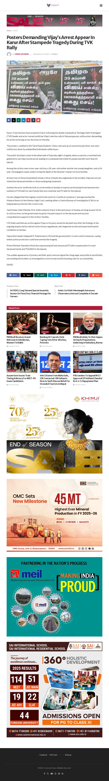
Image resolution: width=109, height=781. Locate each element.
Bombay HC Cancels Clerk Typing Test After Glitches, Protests (53, 340)
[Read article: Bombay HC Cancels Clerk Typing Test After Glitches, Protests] (55, 323)
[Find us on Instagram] (55, 773)
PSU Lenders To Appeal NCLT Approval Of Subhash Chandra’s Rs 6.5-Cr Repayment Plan (88, 378)
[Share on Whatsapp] (18, 120)
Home (9, 31)
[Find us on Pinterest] (59, 773)
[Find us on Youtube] (52, 773)
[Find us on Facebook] (44, 773)
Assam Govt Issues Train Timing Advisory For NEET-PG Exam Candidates (21, 378)
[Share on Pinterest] (28, 120)
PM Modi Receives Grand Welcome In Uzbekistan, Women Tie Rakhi (18, 340)
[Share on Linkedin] (23, 120)
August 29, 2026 (13, 346)
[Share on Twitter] (14, 120)
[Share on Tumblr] (33, 120)
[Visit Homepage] (52, 5)
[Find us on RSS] (62, 773)
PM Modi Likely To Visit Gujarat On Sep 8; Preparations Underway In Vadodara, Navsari (88, 340)
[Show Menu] (101, 5)
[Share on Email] (38, 120)
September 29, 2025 (41, 54)
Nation (15, 31)
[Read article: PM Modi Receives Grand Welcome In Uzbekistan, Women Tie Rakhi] (22, 323)
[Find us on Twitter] (48, 773)
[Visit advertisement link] (54, 23)
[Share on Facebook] (9, 120)
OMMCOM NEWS (22, 54)
